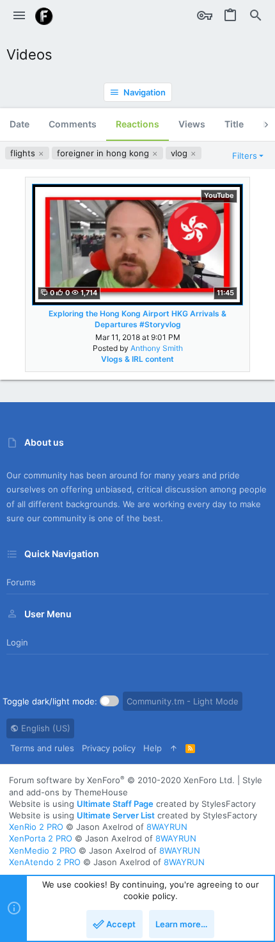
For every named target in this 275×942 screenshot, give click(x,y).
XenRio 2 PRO (36, 827)
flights (24, 153)
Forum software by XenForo (122, 780)
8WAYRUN (166, 827)
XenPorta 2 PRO (40, 838)
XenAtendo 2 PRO (45, 862)
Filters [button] (244, 155)
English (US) (44, 728)
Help (152, 748)
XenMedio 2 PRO (42, 850)
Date (19, 123)
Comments (73, 123)
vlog (180, 153)
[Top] (174, 748)
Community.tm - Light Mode (183, 701)
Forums (21, 582)
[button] (19, 16)
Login (17, 642)
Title (234, 123)
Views (191, 123)
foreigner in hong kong (104, 153)
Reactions (137, 123)
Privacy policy (109, 748)
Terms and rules (42, 748)
